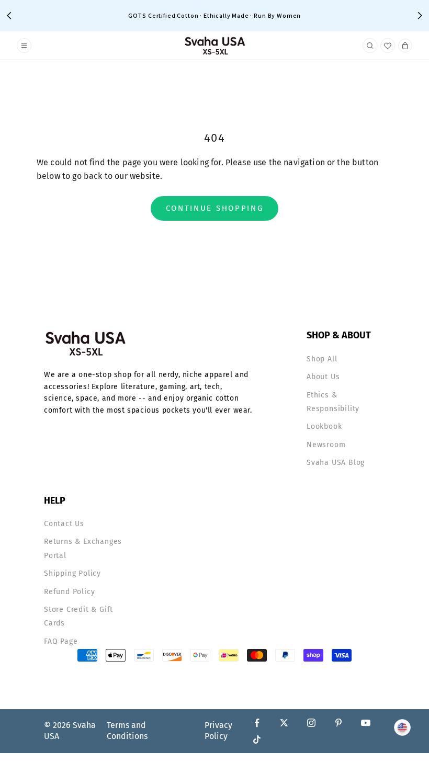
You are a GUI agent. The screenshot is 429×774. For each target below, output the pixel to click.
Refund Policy (69, 591)
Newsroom (326, 444)
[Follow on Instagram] (311, 723)
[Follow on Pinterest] (338, 723)
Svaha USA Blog (336, 462)
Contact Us (64, 523)
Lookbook (324, 426)
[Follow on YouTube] (365, 723)
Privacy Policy (218, 730)
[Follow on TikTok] (257, 739)
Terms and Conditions (127, 730)
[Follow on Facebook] (257, 723)
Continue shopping (215, 208)
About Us (323, 376)
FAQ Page (60, 641)
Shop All (322, 359)
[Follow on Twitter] (284, 723)
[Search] (370, 45)
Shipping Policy (72, 573)
